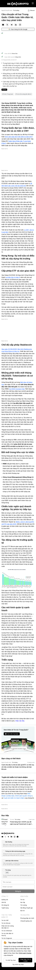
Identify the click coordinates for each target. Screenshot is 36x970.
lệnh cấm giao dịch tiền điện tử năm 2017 (19, 137)
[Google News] (17, 837)
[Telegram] (11, 24)
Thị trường (16, 10)
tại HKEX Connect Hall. (17, 389)
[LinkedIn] (15, 24)
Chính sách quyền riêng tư (24, 796)
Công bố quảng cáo (26, 921)
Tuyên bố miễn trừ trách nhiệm (14, 798)
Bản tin (22, 910)
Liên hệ (3, 902)
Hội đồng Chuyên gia (26, 908)
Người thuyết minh (6, 10)
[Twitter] (7, 24)
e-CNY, (26, 230)
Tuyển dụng (4, 908)
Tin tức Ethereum (6, 931)
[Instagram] (20, 24)
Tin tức (22, 899)
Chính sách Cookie (25, 953)
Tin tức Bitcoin (5, 923)
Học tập (22, 902)
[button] (18, 844)
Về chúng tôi (5, 905)
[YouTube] (3, 24)
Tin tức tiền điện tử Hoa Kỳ (7, 934)
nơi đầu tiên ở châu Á (13, 277)
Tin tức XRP (4, 920)
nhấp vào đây (19, 721)
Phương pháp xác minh (27, 918)
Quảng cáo (4, 899)
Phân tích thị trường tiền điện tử (7, 927)
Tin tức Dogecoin (6, 938)
